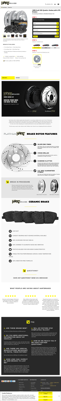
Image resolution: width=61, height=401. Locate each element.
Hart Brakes (5, 7)
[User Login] (55, 4)
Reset (35, 36)
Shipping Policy (22, 386)
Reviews (18, 77)
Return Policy (21, 384)
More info (4, 77)
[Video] (25, 36)
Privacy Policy (33, 388)
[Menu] (58, 4)
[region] (30, 396)
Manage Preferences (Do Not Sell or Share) (45, 393)
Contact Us (21, 391)
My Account (21, 382)
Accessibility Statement (33, 383)
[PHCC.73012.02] (4, 36)
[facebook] (42, 391)
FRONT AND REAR (37, 47)
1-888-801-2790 (53, 385)
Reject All (45, 396)
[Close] (59, 396)
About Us (20, 389)
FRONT (46, 47)
